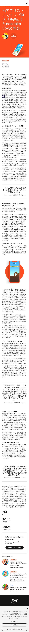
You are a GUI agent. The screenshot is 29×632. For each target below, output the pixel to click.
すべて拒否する (14, 625)
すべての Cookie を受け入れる (14, 629)
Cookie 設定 (14, 621)
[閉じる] (28, 608)
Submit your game (14, 547)
